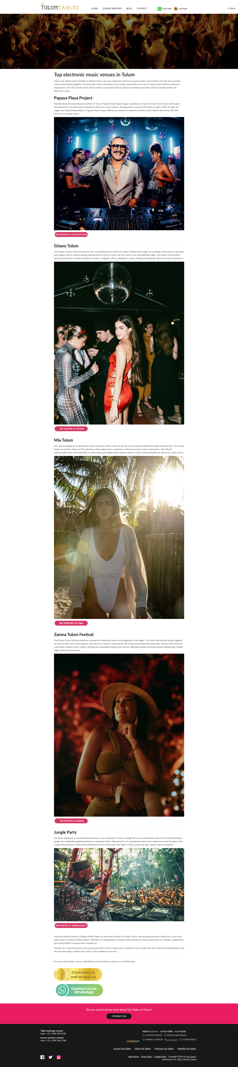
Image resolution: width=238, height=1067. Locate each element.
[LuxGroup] (133, 1040)
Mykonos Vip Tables (164, 1049)
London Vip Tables (122, 1049)
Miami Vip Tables (143, 1049)
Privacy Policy (146, 1057)
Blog (129, 8)
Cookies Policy (160, 1057)
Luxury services (112, 8)
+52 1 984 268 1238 (56, 1034)
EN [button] (232, 8)
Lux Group (190, 1057)
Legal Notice (133, 1057)
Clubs (94, 8)
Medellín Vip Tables (186, 1049)
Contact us (119, 1016)
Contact (142, 8)
